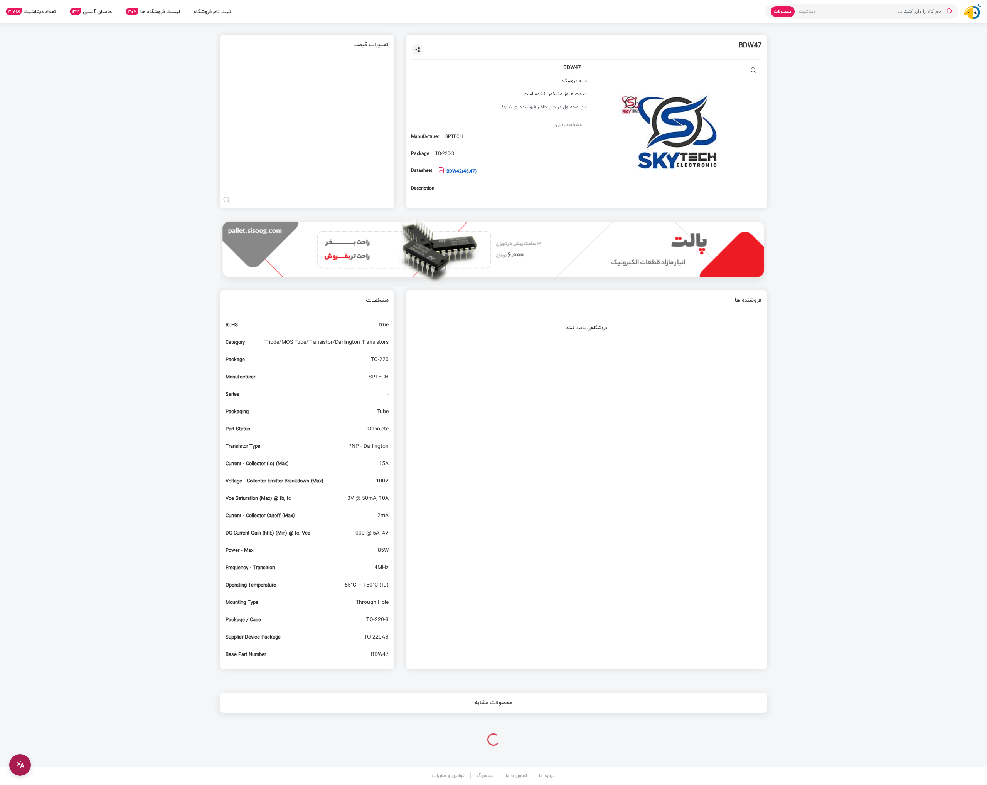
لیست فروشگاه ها (154, 11)
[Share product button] (417, 49)
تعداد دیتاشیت (32, 11)
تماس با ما (516, 776)
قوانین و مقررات (448, 776)
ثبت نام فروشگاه (212, 11)
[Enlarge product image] (753, 71)
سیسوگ (485, 776)
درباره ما (547, 776)
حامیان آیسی (92, 11)
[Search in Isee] (949, 11)
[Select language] (20, 765)
